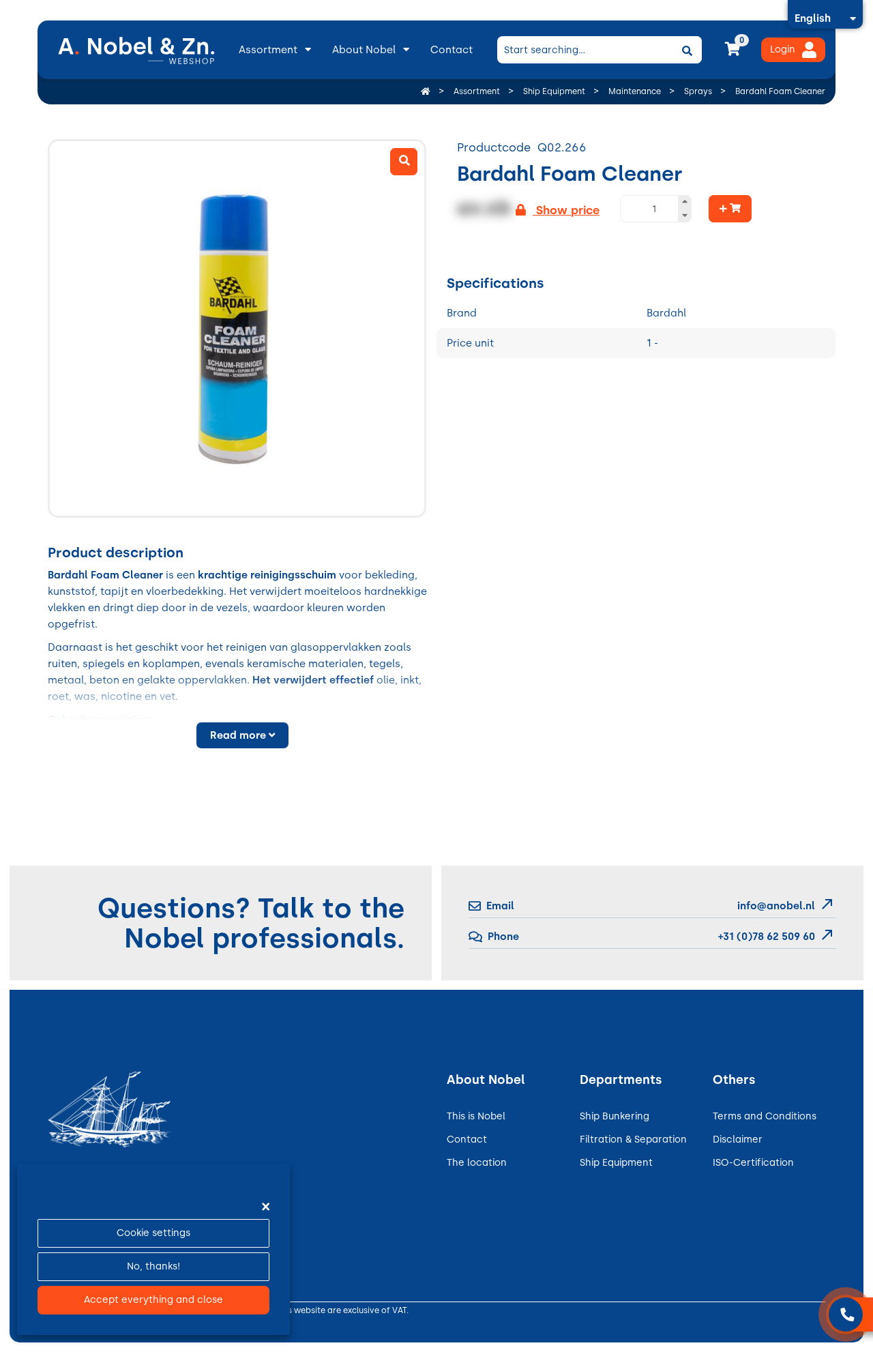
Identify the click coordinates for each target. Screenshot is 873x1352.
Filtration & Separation (633, 1139)
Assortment (268, 50)
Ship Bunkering (614, 1116)
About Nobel (364, 50)
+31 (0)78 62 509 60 (765, 936)
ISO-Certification (753, 1163)
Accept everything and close (153, 1300)
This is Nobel (476, 1116)
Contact (451, 50)
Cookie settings (153, 1233)
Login (782, 49)
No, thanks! (153, 1266)
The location (477, 1163)
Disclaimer (738, 1139)
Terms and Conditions (764, 1116)
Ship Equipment (616, 1163)
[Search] (687, 49)
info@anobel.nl (776, 906)
